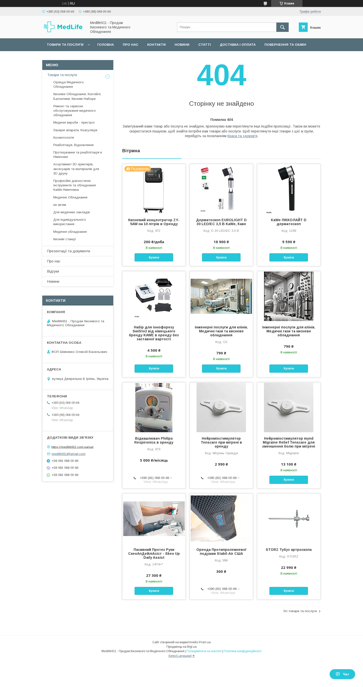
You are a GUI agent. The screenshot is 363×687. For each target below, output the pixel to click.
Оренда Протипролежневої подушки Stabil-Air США (221, 552)
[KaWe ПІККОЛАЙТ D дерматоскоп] (288, 189)
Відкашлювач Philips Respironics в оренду (153, 440)
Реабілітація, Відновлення (73, 145)
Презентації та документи (68, 251)
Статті (204, 44)
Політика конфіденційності (243, 651)
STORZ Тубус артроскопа (289, 550)
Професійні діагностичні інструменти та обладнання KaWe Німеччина (74, 185)
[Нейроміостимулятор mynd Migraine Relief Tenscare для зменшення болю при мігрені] (288, 407)
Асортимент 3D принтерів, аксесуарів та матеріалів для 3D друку (76, 168)
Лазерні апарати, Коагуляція (75, 130)
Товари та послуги (65, 44)
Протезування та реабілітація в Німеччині (77, 154)
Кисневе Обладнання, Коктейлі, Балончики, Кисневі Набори (77, 96)
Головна (105, 44)
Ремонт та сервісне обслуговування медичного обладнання (74, 110)
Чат (346, 674)
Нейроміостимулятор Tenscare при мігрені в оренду (221, 442)
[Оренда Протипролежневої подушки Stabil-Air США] (221, 518)
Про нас (130, 44)
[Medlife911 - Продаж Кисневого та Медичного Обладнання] (63, 32)
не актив (59, 205)
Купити (154, 257)
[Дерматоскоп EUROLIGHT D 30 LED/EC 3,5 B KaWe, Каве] (221, 189)
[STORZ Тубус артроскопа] (288, 518)
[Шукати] (282, 27)
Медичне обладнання (70, 232)
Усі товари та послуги (300, 611)
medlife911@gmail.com (68, 454)
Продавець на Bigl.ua (181, 646)
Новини (182, 44)
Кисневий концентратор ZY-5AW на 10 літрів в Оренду (154, 222)
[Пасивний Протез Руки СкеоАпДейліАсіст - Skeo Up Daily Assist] (153, 518)
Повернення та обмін (285, 44)
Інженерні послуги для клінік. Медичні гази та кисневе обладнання (221, 331)
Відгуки (53, 271)
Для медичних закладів (71, 212)
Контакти (156, 44)
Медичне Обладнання (70, 197)
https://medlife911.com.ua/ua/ (72, 447)
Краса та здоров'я (242, 136)
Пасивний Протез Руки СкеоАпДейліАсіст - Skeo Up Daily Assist (154, 553)
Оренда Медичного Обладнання (68, 84)
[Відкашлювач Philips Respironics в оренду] (153, 407)
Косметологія (63, 137)
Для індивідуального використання (69, 222)
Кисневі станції (64, 239)
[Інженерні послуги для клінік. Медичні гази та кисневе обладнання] (221, 296)
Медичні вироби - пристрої (74, 122)
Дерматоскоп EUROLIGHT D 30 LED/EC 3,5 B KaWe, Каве (221, 222)
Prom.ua (205, 642)
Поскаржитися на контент (204, 651)
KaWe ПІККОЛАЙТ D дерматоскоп (288, 222)
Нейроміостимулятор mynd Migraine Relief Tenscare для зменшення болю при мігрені (288, 442)
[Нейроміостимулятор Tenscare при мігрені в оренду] (221, 407)
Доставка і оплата (238, 44)
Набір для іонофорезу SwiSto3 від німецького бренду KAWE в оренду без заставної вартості (154, 333)
